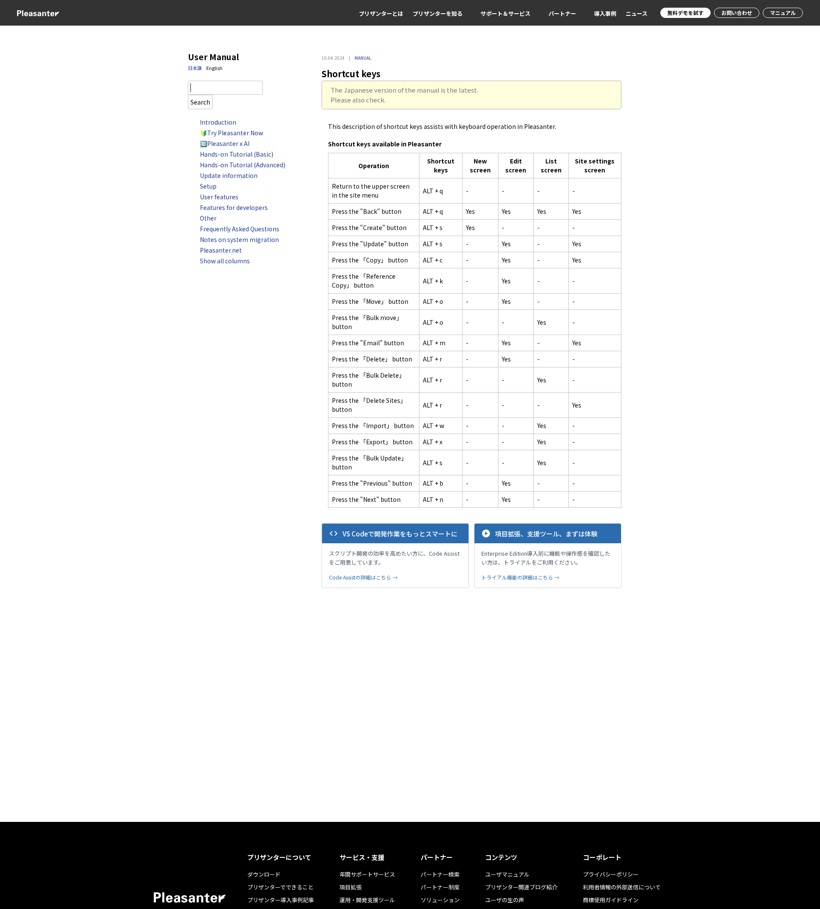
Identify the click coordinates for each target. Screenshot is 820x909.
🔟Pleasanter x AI (224, 143)
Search (200, 101)
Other (208, 218)
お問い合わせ (736, 12)
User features (219, 196)
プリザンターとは (381, 13)
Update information (229, 175)
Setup (208, 186)
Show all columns (225, 260)
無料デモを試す (685, 12)
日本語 (195, 67)
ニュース (636, 13)
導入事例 (605, 13)
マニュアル (783, 12)
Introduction (218, 122)
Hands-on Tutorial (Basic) (236, 154)
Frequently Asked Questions (239, 228)
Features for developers (234, 207)
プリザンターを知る (438, 13)
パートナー (562, 13)
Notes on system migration (239, 239)
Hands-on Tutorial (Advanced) (242, 164)
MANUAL (362, 58)
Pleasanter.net (221, 250)
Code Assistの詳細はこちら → (363, 577)
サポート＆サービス (505, 13)
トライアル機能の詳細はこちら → (520, 577)
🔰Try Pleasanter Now (231, 132)
